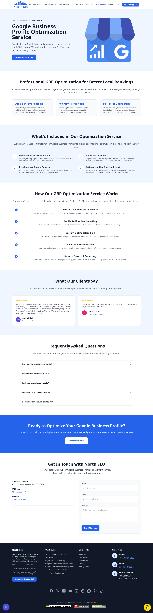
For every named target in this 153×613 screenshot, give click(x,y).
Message (85, 506)
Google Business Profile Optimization (59, 563)
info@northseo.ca (19, 499)
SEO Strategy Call (130, 4)
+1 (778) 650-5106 (19, 492)
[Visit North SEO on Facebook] (51, 591)
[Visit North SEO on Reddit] (89, 591)
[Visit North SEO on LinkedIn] (64, 591)
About (88, 4)
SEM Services (64, 4)
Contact (111, 4)
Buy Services (101, 4)
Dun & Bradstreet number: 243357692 (24, 568)
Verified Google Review (29, 321)
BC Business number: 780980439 (22, 565)
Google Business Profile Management (59, 567)
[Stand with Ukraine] (58, 606)
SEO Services (34, 4)
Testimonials (83, 560)
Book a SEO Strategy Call (24, 579)
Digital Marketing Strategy (55, 560)
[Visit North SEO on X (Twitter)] (57, 591)
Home (14, 21)
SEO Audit (49, 557)
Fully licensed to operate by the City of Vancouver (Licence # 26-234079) (24, 573)
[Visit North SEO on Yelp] (95, 591)
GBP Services (49, 4)
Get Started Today (76, 440)
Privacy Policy (84, 567)
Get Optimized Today (24, 57)
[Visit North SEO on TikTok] (101, 591)
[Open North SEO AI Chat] (6, 607)
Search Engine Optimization (55, 554)
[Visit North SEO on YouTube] (70, 591)
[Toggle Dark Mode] (119, 4)
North (17, 549)
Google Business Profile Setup (56, 570)
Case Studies (83, 557)
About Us (82, 554)
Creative (78, 4)
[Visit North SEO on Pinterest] (83, 591)
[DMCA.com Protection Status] (99, 606)
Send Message (90, 528)
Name (84, 484)
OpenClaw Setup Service (54, 573)
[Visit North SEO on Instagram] (76, 591)
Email (84, 495)
